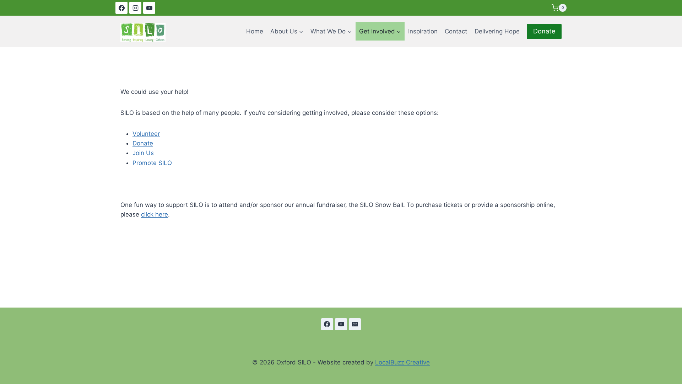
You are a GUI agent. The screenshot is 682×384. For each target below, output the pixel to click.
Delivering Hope (497, 31)
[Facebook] (121, 8)
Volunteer (146, 133)
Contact (456, 31)
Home (254, 31)
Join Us (143, 152)
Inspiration (423, 31)
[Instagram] (135, 8)
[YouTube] (149, 8)
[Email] (355, 324)
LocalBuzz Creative (402, 362)
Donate (544, 31)
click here (154, 214)
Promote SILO (152, 162)
